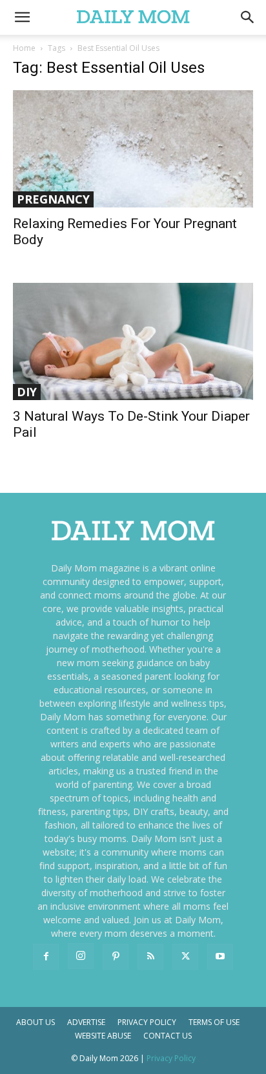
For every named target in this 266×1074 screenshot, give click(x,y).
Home (24, 48)
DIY (27, 391)
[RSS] (150, 957)
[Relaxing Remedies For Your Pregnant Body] (133, 148)
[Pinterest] (115, 957)
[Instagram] (81, 956)
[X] (185, 957)
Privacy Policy (147, 1022)
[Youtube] (220, 957)
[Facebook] (46, 957)
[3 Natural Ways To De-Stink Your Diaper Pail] (133, 341)
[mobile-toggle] (22, 17)
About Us (35, 1022)
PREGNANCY (53, 199)
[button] (248, 17)
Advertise (86, 1022)
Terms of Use (214, 1022)
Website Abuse (103, 1035)
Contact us (167, 1035)
